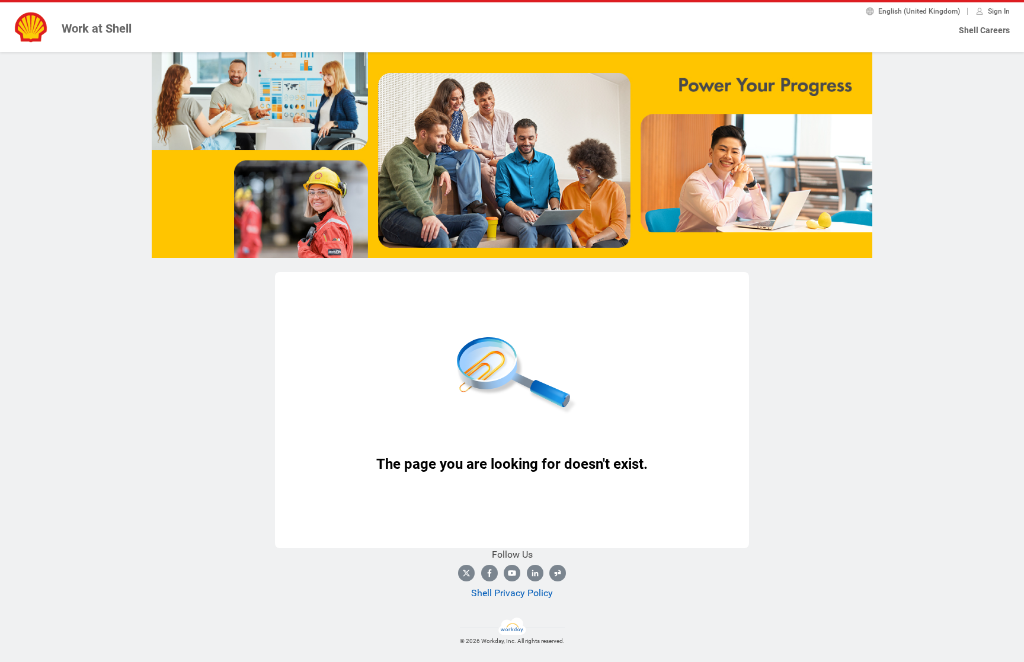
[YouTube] (512, 573)
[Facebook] (489, 573)
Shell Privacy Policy (512, 593)
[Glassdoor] (557, 573)
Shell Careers (984, 30)
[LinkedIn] (535, 573)
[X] (466, 573)
